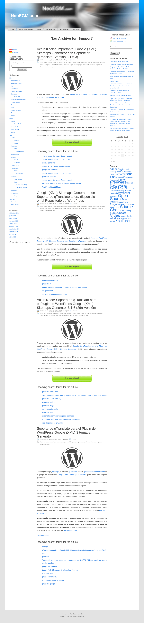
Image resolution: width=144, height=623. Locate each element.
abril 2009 (12, 237)
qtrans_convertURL (49, 577)
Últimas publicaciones (26, 29)
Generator (84, 62)
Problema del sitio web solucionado (121, 64)
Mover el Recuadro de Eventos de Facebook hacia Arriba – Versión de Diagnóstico (121, 105)
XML (65, 67)
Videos (13, 115)
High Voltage (15, 154)
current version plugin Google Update (56, 159)
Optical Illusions (16, 110)
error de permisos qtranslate (52, 423)
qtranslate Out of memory (51, 399)
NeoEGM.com (24, 15)
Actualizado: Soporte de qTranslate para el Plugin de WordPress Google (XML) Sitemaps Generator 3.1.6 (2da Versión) (66, 304)
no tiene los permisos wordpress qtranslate (58, 416)
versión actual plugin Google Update (56, 166)
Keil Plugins (20, 151)
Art (12, 86)
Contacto (76, 29)
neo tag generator (48, 163)
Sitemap (42, 67)
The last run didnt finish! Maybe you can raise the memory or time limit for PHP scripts (74, 395)
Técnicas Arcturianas (119, 38)
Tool (112, 213)
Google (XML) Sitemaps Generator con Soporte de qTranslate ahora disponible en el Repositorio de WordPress (66, 196)
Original (66, 64)
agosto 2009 (13, 231)
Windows (14, 190)
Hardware (14, 146)
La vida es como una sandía (119, 61)
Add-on (113, 169)
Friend (130, 183)
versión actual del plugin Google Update (57, 156)
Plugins (66, 60)
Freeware (118, 182)
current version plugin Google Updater (56, 173)
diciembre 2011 (14, 213)
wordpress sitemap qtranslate (53, 580)
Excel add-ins (18, 179)
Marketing (17, 96)
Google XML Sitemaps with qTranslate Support (59, 570)
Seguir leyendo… (43, 535)
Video (115, 215)
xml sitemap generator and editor (54, 294)
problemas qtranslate (50, 280)
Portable (120, 202)
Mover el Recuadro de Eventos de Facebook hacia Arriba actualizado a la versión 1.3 (122, 86)
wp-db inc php (47, 573)
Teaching (128, 211)
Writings (11, 199)
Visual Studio (126, 216)
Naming (60, 64)
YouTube (123, 221)
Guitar (13, 121)
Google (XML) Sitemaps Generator (72, 475)
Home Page (101, 62)
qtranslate (45, 557)
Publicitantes (64, 29)
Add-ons (16, 140)
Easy (113, 177)
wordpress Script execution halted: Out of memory (61, 419)
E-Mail (16, 160)
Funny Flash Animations (18, 99)
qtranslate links (47, 413)
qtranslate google (48, 584)
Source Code (121, 208)
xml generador (47, 291)
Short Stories (15, 204)
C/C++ (16, 171)
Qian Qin (55, 472)
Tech (11, 135)
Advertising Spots (16, 83)
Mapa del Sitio (50, 29)
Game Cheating (21, 184)
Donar (39, 29)
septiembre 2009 (14, 229)
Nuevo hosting (114, 81)
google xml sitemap (49, 567)
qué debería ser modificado (94, 472)
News (12, 107)
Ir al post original (72, 142)
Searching (17, 162)
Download (76, 62)
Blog (10, 78)
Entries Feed (64, 616)
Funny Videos (15, 102)
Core (65, 62)
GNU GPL (119, 187)
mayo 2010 (13, 218)
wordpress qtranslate (50, 409)
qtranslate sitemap (49, 177)
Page (71, 64)
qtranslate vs (46, 284)
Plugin (80, 64)
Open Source (119, 197)
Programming (15, 168)
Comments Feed (78, 616)
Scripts (16, 143)
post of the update (70, 530)
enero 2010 (13, 223)
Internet (13, 157)
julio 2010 (12, 215)
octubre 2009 (13, 226)
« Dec (113, 161)
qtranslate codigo (48, 402)
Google (90, 62)
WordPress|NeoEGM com (51, 187)
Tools (15, 182)
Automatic (60, 62)
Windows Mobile (21, 187)
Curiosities (14, 94)
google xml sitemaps (50, 170)
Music (11, 118)
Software (14, 176)
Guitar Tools (17, 124)
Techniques (14, 113)
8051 (15, 148)
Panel (75, 64)
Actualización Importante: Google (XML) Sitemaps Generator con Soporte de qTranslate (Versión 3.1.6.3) (66, 53)
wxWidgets (19, 173)
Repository (99, 64)
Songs (13, 132)
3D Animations (15, 80)
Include (42, 64)
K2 (82, 614)
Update (53, 67)
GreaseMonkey (117, 190)
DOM (112, 175)
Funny (114, 185)
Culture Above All (16, 91)
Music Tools (14, 127)
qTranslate (86, 64)
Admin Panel (52, 62)
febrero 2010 (13, 221)
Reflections (14, 202)
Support (48, 67)
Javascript (123, 192)
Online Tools (15, 165)
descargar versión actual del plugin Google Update (61, 183)
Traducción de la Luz (119, 41)
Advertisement (123, 169)
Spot (122, 210)
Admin (46, 62)
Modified (55, 64)
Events (120, 177)
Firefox (13, 138)
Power (125, 202)
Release (92, 64)
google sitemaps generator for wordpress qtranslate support (64, 287)
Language (48, 64)
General (13, 105)
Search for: (113, 47)
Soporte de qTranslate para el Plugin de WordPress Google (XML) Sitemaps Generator (66, 432)
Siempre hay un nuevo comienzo (120, 95)
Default (70, 62)
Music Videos (15, 129)
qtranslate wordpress (50, 392)
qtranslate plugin (48, 406)
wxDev (112, 221)
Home (12, 29)
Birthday (113, 172)
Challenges (14, 88)
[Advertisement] (72, 44)
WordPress (60, 67)
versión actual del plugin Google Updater (57, 180)
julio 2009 (12, 234)
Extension (127, 177)
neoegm (45, 547)
